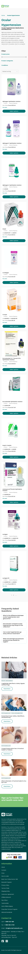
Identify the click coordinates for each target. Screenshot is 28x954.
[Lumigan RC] (14, 563)
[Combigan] (14, 258)
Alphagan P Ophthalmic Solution (12, 143)
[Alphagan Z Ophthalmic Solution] (14, 170)
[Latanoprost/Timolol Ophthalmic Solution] (14, 474)
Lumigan (5, 534)
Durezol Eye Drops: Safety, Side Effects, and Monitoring (12, 716)
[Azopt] (14, 214)
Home (3, 15)
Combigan (6, 273)
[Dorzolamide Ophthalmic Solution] (14, 387)
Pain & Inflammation (17, 713)
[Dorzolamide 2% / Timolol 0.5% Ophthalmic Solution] (14, 343)
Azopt (4, 229)
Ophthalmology (6, 713)
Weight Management (7, 680)
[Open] (2, 2)
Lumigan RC (6, 578)
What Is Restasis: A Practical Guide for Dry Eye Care (13, 781)
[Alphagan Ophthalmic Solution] (14, 86)
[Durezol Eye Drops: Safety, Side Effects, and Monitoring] (14, 702)
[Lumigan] (14, 519)
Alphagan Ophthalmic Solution (11, 101)
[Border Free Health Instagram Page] (6, 941)
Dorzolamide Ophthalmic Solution (12, 401)
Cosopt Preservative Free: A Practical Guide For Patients (12, 749)
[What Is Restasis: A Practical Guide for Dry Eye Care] (14, 767)
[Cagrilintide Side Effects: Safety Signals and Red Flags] (14, 670)
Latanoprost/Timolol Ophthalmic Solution (12, 489)
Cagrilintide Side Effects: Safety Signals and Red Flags (13, 684)
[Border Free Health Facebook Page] (2, 941)
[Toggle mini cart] (26, 4)
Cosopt (5, 314)
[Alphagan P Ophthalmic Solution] (14, 128)
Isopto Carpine (7, 445)
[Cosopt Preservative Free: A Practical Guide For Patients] (14, 735)
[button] (14, 617)
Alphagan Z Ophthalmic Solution (12, 185)
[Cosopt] (14, 300)
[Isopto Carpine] (14, 430)
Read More (7, 689)
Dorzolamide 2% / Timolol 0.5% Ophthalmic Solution (12, 359)
